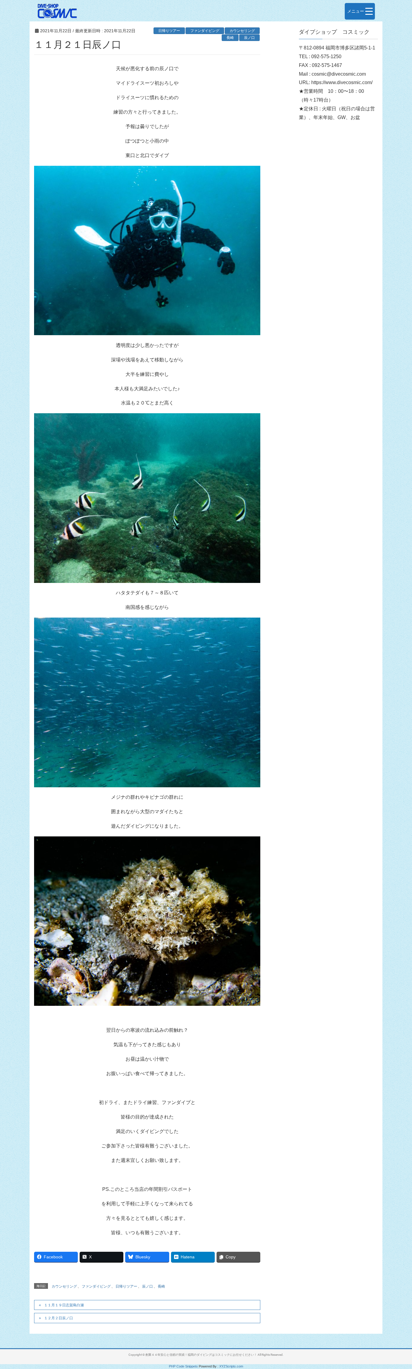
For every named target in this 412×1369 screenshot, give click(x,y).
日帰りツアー (169, 31)
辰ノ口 (249, 38)
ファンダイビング (204, 31)
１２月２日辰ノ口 (58, 1318)
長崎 (230, 38)
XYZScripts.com (231, 1366)
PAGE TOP (397, 1322)
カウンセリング (242, 31)
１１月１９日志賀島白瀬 (64, 1305)
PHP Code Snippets (183, 1366)
